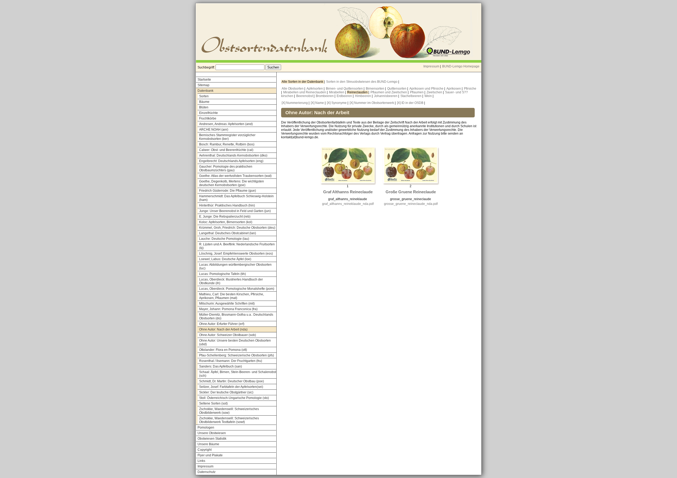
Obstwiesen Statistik (212, 438)
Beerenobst (305, 96)
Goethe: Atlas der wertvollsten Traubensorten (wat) (235, 176)
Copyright (205, 450)
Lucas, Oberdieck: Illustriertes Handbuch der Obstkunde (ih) (231, 281)
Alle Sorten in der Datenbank (303, 82)
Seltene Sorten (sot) (213, 403)
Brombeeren (325, 96)
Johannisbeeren (386, 96)
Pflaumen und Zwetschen (389, 92)
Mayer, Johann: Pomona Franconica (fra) (228, 309)
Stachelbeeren (411, 96)
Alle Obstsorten (293, 88)
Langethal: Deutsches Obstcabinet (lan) (227, 233)
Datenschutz (207, 472)
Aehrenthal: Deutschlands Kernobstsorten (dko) (233, 155)
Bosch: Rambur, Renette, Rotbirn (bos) (226, 144)
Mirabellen (337, 92)
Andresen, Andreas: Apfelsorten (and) (226, 124)
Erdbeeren (345, 96)
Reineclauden (357, 92)
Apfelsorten (315, 88)
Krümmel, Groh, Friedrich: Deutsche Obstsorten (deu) (237, 227)
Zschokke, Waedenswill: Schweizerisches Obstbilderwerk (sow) (229, 411)
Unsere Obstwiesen (212, 433)
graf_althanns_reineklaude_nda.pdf (348, 204)
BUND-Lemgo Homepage (460, 66)
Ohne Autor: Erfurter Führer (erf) (221, 324)
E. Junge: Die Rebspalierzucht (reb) (224, 216)
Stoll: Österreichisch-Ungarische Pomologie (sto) (234, 398)
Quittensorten (397, 88)
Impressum (431, 66)
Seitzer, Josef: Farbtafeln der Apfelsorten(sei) (231, 387)
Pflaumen (417, 92)
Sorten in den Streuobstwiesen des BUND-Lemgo (362, 82)
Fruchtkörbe (207, 118)
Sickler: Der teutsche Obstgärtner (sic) (226, 392)
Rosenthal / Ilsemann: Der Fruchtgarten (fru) (230, 361)
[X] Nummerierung (295, 103)
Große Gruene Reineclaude (411, 192)
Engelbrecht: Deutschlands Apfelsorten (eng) (231, 161)
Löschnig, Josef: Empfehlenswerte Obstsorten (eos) (236, 253)
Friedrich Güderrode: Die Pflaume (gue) (227, 190)
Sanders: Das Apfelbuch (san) (220, 366)
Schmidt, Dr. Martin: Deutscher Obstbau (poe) (231, 381)
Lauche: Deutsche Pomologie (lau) (224, 239)
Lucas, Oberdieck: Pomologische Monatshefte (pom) (236, 289)
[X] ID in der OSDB (410, 103)
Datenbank (205, 91)
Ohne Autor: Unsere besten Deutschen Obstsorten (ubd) (235, 342)
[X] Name (317, 103)
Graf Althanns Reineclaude (348, 192)
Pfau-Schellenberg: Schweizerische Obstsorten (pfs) (236, 355)
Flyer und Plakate (210, 455)
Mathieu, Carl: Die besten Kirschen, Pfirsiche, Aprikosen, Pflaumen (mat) (231, 296)
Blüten (203, 107)
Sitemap (203, 85)
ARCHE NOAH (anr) (213, 129)
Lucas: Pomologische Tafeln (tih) (222, 274)
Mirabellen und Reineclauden (305, 92)
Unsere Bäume (208, 444)
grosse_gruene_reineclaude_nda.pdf (411, 204)
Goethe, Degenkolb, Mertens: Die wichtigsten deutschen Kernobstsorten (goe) (231, 183)
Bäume (204, 102)
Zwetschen (435, 92)
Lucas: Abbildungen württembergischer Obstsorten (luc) (235, 266)
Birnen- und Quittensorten (345, 88)
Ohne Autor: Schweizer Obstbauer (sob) (227, 335)
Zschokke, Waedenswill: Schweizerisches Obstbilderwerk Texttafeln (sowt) (229, 420)
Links (201, 461)
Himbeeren (363, 96)
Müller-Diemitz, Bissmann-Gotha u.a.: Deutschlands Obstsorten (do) (236, 316)
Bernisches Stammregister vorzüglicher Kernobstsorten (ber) (227, 137)
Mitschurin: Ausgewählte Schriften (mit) (227, 303)
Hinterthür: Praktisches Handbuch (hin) (227, 205)
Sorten (204, 96)
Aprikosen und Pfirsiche (426, 88)
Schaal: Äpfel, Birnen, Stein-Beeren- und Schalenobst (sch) (237, 374)
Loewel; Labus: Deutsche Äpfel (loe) (225, 259)
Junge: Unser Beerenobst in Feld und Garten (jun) (235, 211)
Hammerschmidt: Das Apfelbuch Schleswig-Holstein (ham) (236, 198)
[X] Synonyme (337, 103)
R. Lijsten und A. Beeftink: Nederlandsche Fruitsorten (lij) (237, 246)
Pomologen (206, 427)
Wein (428, 96)
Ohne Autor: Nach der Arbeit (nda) (223, 329)
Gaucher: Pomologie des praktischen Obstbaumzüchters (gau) (225, 168)
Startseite (204, 79)
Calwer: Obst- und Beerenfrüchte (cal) (226, 150)
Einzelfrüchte (208, 113)
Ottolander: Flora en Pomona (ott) (223, 350)
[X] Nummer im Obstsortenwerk (372, 103)
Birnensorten (375, 88)
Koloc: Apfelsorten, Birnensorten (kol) (225, 222)
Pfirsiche (470, 88)
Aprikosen (454, 88)
